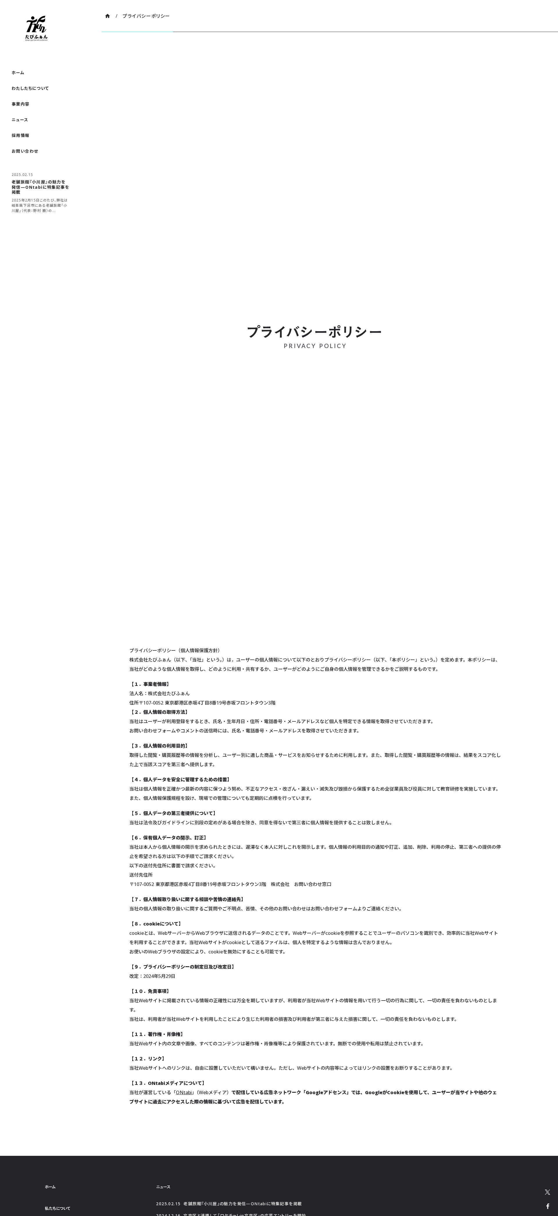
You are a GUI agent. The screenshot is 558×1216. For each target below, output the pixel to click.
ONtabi (184, 1092)
